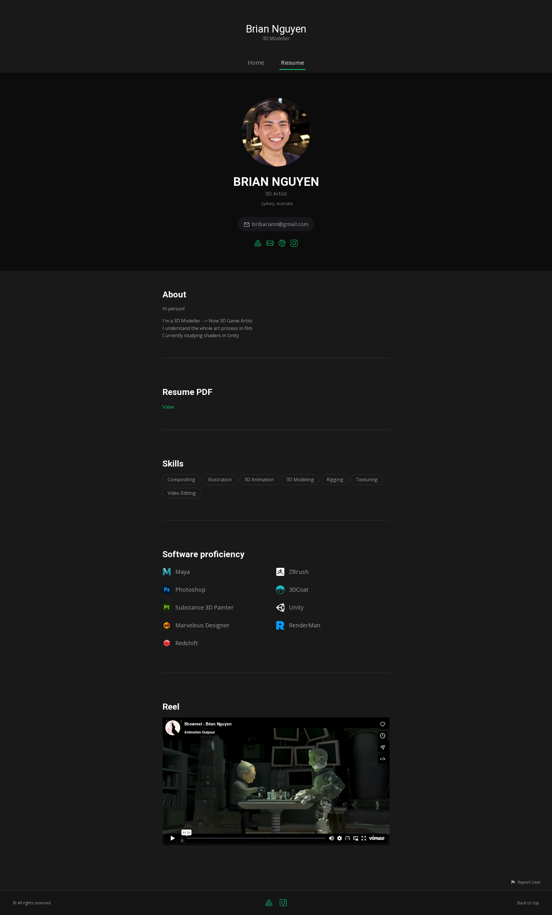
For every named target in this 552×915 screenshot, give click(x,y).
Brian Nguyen (276, 29)
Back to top (528, 903)
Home (256, 62)
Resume (292, 62)
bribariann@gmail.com (280, 224)
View (168, 406)
